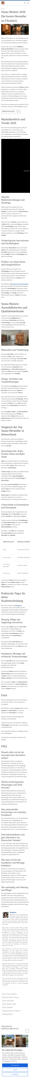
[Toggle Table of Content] (17, 111)
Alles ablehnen (15, 1074)
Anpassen (15, 1069)
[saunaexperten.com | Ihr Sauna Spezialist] (2, 3)
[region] (15, 1062)
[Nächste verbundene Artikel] (27, 1031)
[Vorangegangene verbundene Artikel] (23, 1031)
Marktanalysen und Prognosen (19, 284)
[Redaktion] (5, 915)
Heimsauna (18, 605)
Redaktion (13, 912)
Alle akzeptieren (15, 1065)
